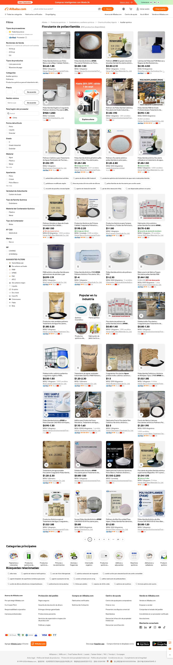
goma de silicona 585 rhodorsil (85, 178)
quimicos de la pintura (123, 584)
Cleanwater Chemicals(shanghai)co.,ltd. (119, 282)
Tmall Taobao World (75, 654)
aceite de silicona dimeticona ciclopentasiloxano (26, 584)
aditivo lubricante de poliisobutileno (114, 579)
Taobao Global (96, 654)
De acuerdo (31, 92)
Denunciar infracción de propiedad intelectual (118, 619)
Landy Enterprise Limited (115, 168)
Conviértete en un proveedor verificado (153, 614)
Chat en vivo (110, 605)
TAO (104, 654)
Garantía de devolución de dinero (50, 605)
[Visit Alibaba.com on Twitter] (150, 627)
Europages (121, 654)
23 (118, 539)
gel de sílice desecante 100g (111, 188)
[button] (99, 9)
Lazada (86, 654)
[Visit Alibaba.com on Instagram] (154, 627)
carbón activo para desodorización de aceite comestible (123, 573)
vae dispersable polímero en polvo (139, 188)
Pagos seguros (43, 600)
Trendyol (111, 654)
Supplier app (99, 644)
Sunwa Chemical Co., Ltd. (83, 529)
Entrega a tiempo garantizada (49, 609)
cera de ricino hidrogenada (61, 573)
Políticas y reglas (44, 625)
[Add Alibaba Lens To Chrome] (38, 643)
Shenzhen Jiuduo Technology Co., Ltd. (151, 71)
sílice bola (13, 573)
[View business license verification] (108, 661)
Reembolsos (110, 614)
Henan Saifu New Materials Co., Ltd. (119, 71)
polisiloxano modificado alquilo (56, 183)
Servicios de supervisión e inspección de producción (52, 619)
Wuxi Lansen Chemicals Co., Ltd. (54, 168)
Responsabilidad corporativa (15, 609)
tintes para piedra (81, 584)
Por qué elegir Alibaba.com (14, 600)
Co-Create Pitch (11, 605)
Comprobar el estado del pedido (151, 609)
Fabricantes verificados (80, 600)
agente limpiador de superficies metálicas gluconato (27, 579)
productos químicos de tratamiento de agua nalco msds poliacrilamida (126, 178)
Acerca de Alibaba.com (14, 595)
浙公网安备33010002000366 (125, 661)
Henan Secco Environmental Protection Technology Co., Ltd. (56, 71)
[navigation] (22, 281)
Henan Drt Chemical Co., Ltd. (53, 118)
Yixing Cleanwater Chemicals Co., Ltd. (88, 282)
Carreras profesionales (13, 614)
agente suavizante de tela (60, 579)
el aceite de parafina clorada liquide (58, 188)
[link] (170, 643)
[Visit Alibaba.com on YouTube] (159, 627)
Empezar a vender (145, 605)
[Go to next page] (123, 539)
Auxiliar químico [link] (126, 22)
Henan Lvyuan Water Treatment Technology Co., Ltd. (56, 331)
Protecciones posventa (47, 614)
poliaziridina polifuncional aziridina (57, 178)
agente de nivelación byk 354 (86, 188)
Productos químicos (58, 22)
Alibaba (44, 22)
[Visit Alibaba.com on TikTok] (164, 627)
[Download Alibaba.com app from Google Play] (160, 643)
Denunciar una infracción (115, 625)
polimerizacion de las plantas (58, 584)
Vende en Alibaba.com (147, 600)
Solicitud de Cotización (80, 605)
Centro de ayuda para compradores (119, 600)
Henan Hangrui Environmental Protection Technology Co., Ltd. (88, 71)
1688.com (62, 654)
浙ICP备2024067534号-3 (146, 661)
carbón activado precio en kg (85, 579)
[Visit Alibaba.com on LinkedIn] (145, 627)
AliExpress (53, 654)
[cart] (131, 9)
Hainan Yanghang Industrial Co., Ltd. (151, 121)
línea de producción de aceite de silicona (86, 183)
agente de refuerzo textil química (34, 573)
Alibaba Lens (16, 644)
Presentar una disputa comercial (117, 609)
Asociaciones (144, 618)
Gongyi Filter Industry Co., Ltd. (85, 383)
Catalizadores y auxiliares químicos (81, 22)
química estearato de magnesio (87, 573)
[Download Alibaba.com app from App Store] (143, 643)
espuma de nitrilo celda (102, 584)
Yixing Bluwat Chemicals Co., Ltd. (118, 383)
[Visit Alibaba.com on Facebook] (140, 627)
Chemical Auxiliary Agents (107, 22)
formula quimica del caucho (147, 584)
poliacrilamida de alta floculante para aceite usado (124, 183)
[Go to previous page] (85, 539)
